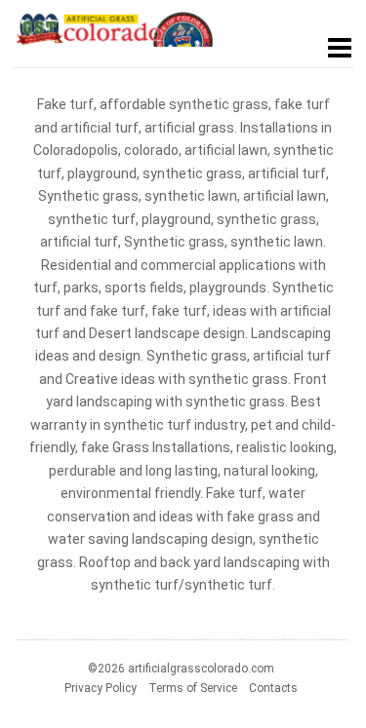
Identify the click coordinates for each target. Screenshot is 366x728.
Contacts (273, 688)
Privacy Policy (100, 688)
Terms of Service (192, 688)
